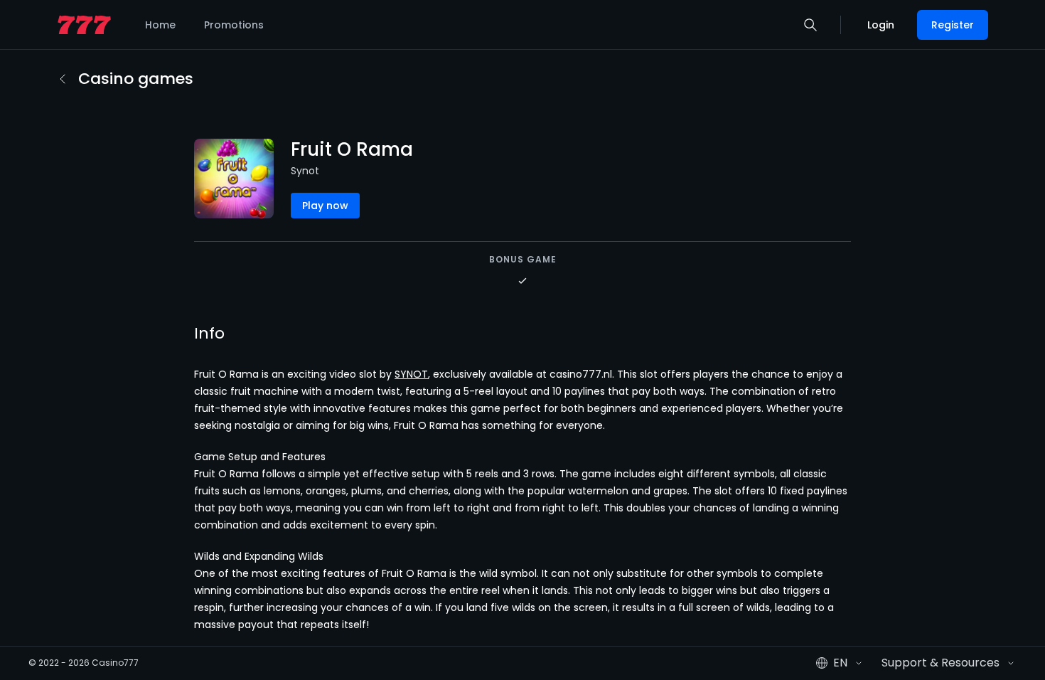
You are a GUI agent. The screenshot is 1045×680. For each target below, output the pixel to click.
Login (880, 25)
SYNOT (411, 374)
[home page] (84, 25)
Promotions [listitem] (234, 25)
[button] (810, 25)
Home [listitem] (160, 25)
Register (952, 25)
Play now (325, 205)
